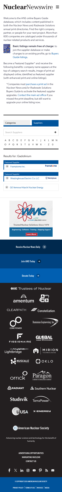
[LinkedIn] (21, 470)
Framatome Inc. (17, 166)
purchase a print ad (36, 84)
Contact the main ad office (32, 94)
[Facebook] (9, 470)
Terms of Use (30, 488)
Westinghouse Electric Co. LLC (24, 178)
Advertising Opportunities (31, 453)
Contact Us (31, 461)
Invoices (40, 488)
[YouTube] (34, 470)
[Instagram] (28, 470)
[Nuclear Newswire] (46, 470)
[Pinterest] (40, 470)
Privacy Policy (18, 488)
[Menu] (57, 7)
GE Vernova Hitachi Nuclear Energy (26, 187)
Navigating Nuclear (31, 457)
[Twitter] (15, 470)
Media (47, 488)
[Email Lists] (52, 470)
